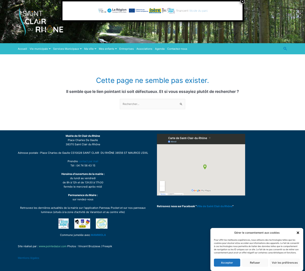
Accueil (22, 48)
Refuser (255, 262)
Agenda (160, 48)
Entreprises (126, 48)
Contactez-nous (177, 48)
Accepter (227, 262)
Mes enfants (106, 48)
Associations (144, 48)
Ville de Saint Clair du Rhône (214, 206)
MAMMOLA (98, 235)
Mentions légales (28, 258)
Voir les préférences (285, 262)
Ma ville (89, 48)
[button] (298, 233)
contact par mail (88, 161)
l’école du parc (198, 10)
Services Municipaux (66, 48)
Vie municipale (39, 48)
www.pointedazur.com (53, 246)
